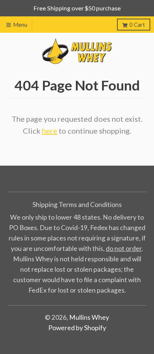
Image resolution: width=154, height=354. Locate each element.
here (49, 130)
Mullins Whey (89, 317)
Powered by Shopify (77, 328)
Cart (137, 24)
